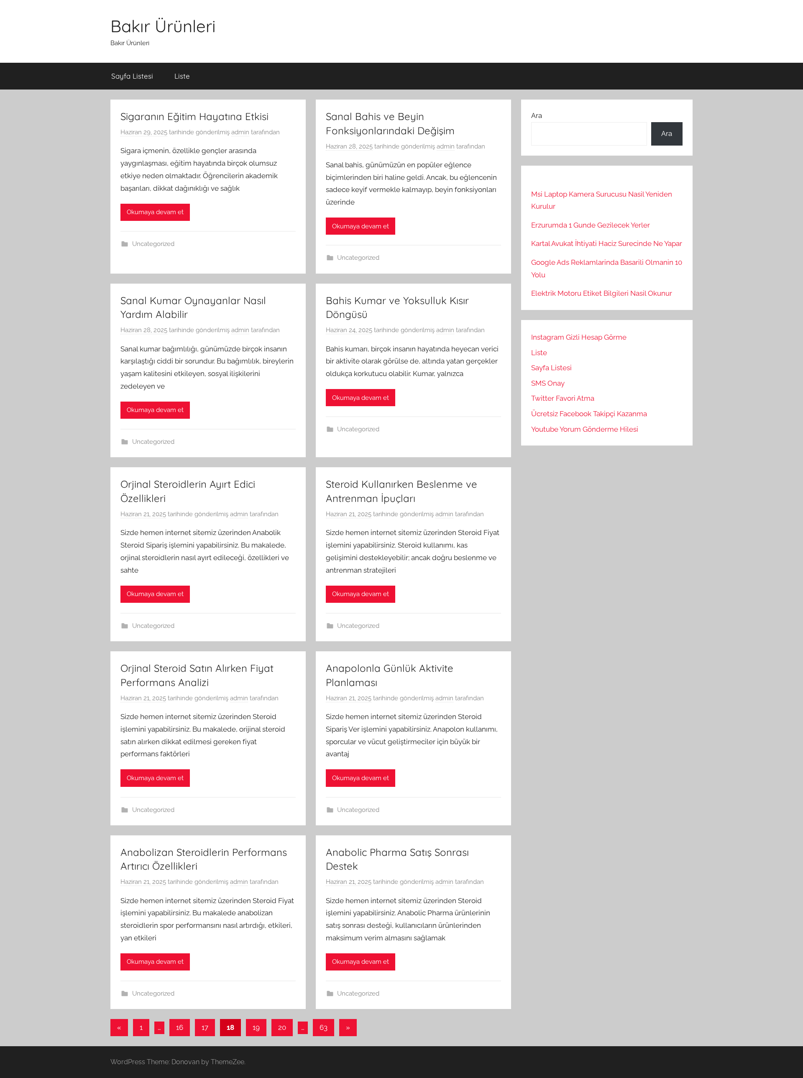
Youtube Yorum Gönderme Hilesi (584, 429)
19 (256, 1027)
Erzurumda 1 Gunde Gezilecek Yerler (590, 225)
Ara (536, 115)
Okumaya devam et (155, 212)
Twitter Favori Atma (562, 398)
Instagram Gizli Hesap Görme (579, 337)
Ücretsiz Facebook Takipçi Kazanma (589, 414)
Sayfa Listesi (132, 76)
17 (205, 1027)
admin (240, 132)
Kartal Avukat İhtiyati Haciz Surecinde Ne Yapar (606, 243)
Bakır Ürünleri (163, 25)
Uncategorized (153, 244)
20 (282, 1027)
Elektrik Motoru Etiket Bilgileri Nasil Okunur (601, 293)
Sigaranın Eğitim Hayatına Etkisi (194, 116)
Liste (182, 76)
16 (179, 1027)
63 (323, 1027)
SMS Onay (548, 383)
